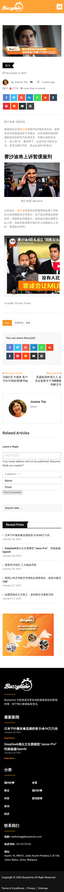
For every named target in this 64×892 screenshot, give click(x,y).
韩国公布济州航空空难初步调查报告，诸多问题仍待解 (32, 579)
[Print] (30, 106)
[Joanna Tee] (31, 82)
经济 (6, 813)
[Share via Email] (22, 106)
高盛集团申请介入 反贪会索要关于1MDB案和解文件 (48, 380)
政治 (7, 65)
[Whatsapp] (37, 97)
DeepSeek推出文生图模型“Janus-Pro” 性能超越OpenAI (32, 550)
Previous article (13, 373)
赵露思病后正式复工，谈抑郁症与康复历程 (29, 594)
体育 (34, 782)
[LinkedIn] (29, 97)
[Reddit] (14, 106)
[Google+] (21, 97)
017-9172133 (24, 844)
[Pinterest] (6, 106)
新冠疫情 (37, 798)
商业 (6, 790)
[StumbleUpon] (45, 97)
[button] (59, 7)
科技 (6, 798)
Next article (52, 373)
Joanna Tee (38, 401)
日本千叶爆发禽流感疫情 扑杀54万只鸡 (27, 535)
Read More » (10, 738)
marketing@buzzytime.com (26, 836)
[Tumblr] (53, 97)
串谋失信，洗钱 (22, 322)
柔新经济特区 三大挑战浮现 (20, 564)
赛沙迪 (23, 129)
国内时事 (9, 782)
